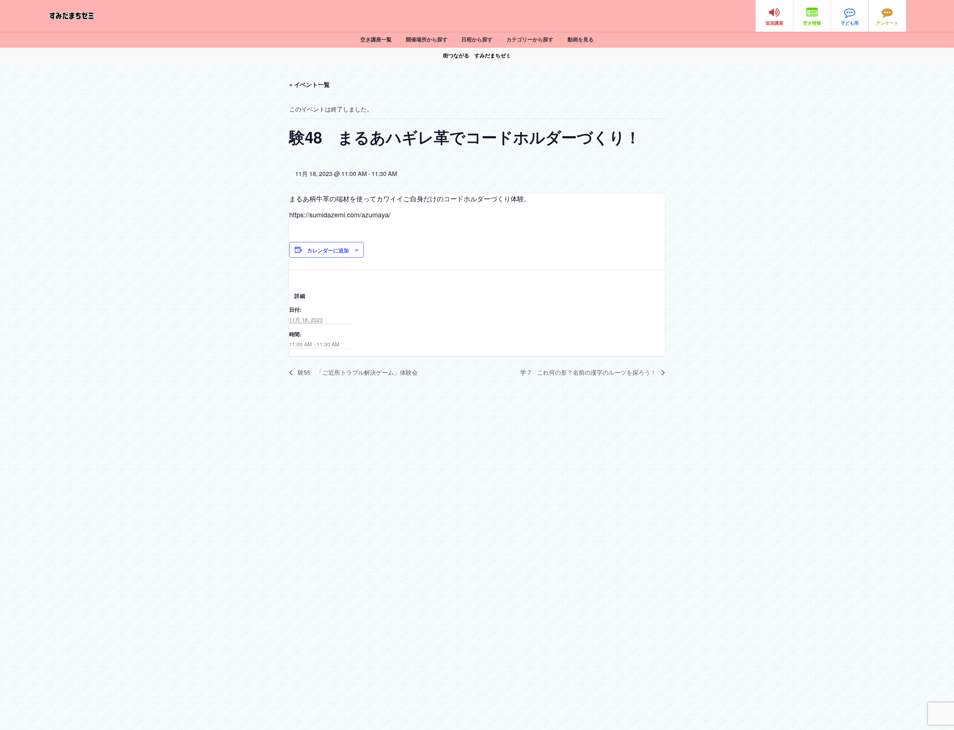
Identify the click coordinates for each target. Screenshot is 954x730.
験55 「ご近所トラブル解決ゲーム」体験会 (357, 372)
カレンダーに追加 (328, 250)
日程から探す (477, 39)
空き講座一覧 (376, 39)
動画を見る (581, 39)
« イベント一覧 (309, 84)
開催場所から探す (427, 39)
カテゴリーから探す (529, 39)
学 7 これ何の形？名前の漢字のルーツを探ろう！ (589, 372)
